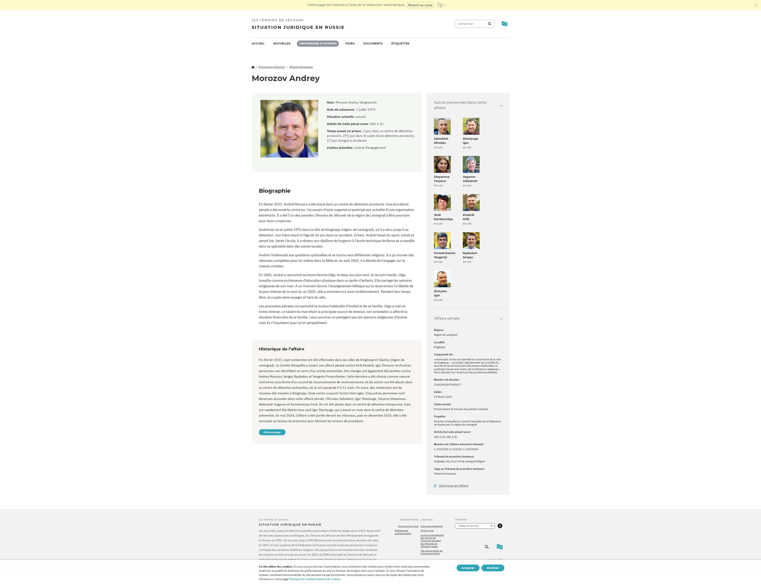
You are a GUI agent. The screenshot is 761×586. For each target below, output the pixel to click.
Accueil (258, 43)
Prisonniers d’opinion (317, 43)
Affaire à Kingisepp (301, 67)
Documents (373, 43)
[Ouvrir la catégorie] (500, 526)
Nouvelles (281, 43)
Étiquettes (400, 43)
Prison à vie (427, 530)
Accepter (468, 568)
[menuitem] (258, 44)
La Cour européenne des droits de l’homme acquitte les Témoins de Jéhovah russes (432, 541)
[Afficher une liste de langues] (442, 5)
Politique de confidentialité (403, 532)
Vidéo (350, 43)
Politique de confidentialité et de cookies (314, 579)
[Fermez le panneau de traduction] (756, 5)
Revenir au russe (420, 5)
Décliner (493, 568)
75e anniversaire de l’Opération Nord (432, 552)
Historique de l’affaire (453, 485)
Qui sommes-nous (408, 526)
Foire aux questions (432, 526)
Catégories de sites (468, 525)
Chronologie (272, 432)
